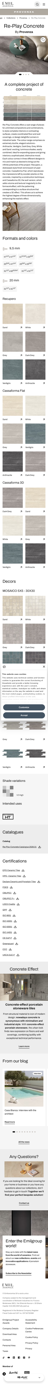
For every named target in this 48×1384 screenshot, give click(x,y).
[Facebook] (19, 1358)
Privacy (28, 1348)
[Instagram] (24, 1358)
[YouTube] (9, 1358)
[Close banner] (44, 666)
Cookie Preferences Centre (34, 1330)
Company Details (10, 1328)
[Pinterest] (29, 1358)
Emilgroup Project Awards (11, 1321)
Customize (24, 707)
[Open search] (37, 4)
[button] (20, 74)
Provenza (23, 18)
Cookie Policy (31, 1337)
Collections (11, 18)
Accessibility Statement (31, 1321)
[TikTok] (4, 1358)
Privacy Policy (31, 1343)
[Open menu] (43, 4)
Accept (24, 715)
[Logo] (8, 4)
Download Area (10, 1334)
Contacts (7, 1340)
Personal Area (9, 1345)
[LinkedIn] (14, 1358)
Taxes (5, 1351)
